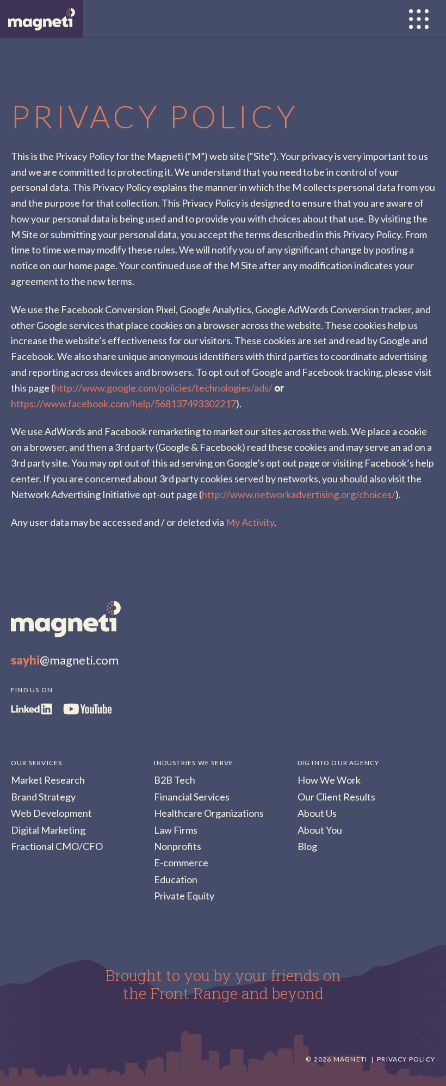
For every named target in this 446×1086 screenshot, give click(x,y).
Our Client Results (336, 797)
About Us (317, 813)
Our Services (36, 763)
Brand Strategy (43, 797)
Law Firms (175, 830)
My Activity (250, 522)
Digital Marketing (48, 830)
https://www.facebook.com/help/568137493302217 (123, 403)
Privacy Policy (406, 1059)
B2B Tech (174, 780)
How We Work (329, 780)
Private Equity (184, 896)
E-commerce (181, 862)
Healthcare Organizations (209, 813)
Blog (307, 846)
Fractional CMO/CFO (57, 846)
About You (320, 830)
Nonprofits (177, 846)
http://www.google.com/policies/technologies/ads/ (163, 388)
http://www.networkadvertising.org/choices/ (298, 494)
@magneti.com (65, 660)
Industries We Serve (193, 763)
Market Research (48, 780)
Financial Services (192, 797)
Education (175, 879)
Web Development (51, 813)
